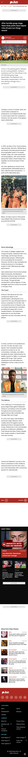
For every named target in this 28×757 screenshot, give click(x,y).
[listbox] (14, 570)
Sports (5, 6)
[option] (8, 571)
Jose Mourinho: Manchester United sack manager (11, 554)
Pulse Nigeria (5, 737)
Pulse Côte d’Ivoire (19, 741)
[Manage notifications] (25, 754)
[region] (14, 570)
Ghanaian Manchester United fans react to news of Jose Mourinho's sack (7, 575)
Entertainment (13, 650)
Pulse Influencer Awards (20, 728)
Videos (4, 550)
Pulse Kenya (4, 740)
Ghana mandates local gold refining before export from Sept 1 (17, 644)
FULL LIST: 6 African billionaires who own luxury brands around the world (17, 662)
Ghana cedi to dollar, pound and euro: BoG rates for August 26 (17, 634)
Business (18, 711)
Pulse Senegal (20, 737)
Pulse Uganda (5, 743)
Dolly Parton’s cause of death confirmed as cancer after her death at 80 (17, 680)
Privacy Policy (20, 721)
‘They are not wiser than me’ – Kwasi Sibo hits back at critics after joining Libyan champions (17, 671)
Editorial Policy (20, 724)
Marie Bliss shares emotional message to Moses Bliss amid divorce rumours (16, 653)
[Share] (25, 37)
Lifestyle (3, 714)
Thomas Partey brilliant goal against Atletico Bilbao (19, 575)
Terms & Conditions (4, 729)
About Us (3, 721)
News (10, 632)
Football (9, 6)
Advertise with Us (5, 725)
